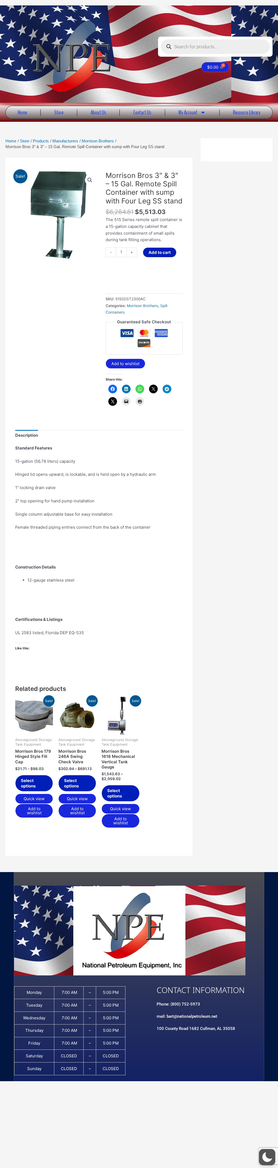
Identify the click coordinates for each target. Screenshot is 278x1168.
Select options (28, 783)
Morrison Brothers (142, 306)
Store (59, 112)
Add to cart (160, 252)
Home (22, 112)
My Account (187, 112)
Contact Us (142, 112)
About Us (98, 112)
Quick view (34, 798)
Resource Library (246, 112)
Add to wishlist (125, 363)
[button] (90, 180)
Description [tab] (26, 435)
